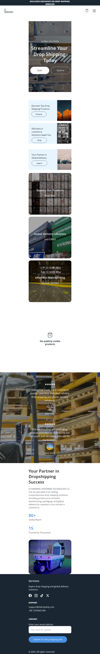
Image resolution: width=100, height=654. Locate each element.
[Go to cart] (87, 11)
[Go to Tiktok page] (41, 595)
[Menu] (94, 11)
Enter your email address (41, 624)
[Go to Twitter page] (47, 595)
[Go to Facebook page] (30, 595)
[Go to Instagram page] (36, 595)
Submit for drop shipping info (47, 639)
